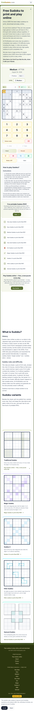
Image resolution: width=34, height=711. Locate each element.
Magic (17, 683)
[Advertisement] (17, 311)
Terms (17, 663)
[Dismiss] (30, 9)
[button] (19, 80)
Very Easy (17, 669)
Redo (25, 146)
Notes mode (8, 141)
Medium (17, 674)
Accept (4, 708)
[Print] (28, 156)
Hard (17, 676)
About (17, 659)
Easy (17, 672)
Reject (11, 708)
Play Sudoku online (17, 656)
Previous (14, 76)
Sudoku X (17, 685)
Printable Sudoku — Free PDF (16, 667)
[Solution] (13, 156)
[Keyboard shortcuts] (15, 87)
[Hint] (5, 156)
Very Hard (17, 678)
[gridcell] (4, 91)
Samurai (17, 689)
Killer (17, 687)
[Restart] (20, 156)
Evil (17, 680)
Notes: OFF (9, 160)
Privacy (17, 661)
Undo (10, 146)
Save (24, 160)
